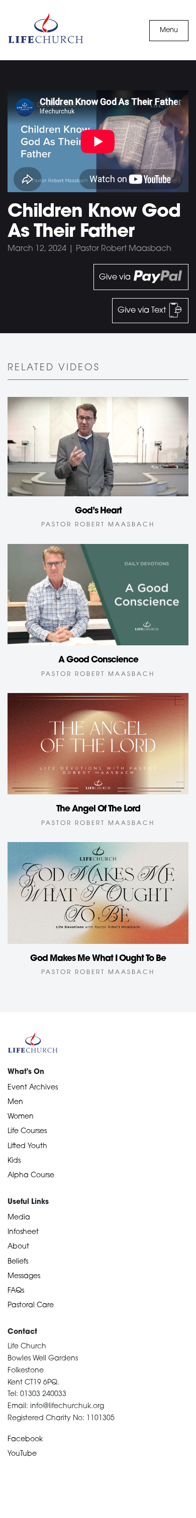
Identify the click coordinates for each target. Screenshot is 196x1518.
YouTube (22, 1454)
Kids (14, 1161)
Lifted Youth (27, 1146)
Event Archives (33, 1087)
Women (21, 1117)
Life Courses (27, 1131)
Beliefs (18, 1262)
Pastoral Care (31, 1305)
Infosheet (23, 1232)
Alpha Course (31, 1175)
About (18, 1247)
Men (15, 1102)
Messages (24, 1276)
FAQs (16, 1291)
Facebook (25, 1439)
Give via (116, 277)
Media (19, 1217)
